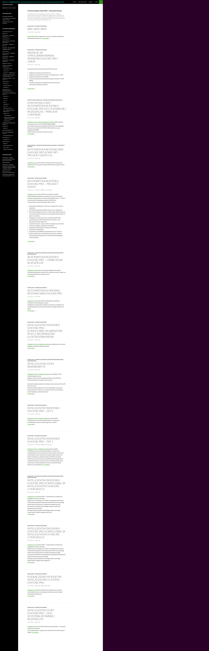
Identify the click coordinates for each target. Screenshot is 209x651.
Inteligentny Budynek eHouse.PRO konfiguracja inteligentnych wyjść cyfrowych (46, 485)
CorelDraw (5, 139)
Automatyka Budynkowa (7, 16)
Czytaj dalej (46, 38)
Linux (4, 106)
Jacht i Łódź (5, 147)
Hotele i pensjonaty (7, 145)
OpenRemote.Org (7, 108)
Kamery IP (5, 70)
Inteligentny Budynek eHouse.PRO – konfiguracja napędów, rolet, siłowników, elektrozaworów (45, 330)
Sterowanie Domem (6, 130)
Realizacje (4, 126)
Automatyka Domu (6, 31)
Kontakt (91, 1)
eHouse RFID (5, 51)
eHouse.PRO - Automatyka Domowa (37, 26)
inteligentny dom (32, 270)
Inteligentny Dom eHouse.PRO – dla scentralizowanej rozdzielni (41, 614)
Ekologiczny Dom (6, 63)
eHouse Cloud (31, 100)
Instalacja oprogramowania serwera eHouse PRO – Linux (43, 57)
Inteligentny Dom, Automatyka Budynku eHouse (41, 122)
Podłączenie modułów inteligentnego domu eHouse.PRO (44, 579)
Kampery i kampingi (7, 149)
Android (5, 96)
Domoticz (4, 33)
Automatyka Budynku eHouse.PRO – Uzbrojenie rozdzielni (45, 259)
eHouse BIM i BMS (32, 36)
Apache (5, 98)
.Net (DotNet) (7, 115)
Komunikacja (5, 81)
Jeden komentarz (47, 190)
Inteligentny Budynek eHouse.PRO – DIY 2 (43, 409)
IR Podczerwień (6, 85)
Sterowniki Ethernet (7, 135)
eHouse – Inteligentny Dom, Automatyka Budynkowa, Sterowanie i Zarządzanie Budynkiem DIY (33, 2)
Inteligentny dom (32, 626)
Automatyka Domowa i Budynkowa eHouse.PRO (44, 292)
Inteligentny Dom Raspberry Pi (40, 365)
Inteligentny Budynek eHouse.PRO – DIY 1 (43, 440)
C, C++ (4, 100)
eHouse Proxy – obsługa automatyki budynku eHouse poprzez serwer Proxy (8, 159)
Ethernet (5, 83)
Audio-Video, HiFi (7, 68)
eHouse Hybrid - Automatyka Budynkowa (38, 145)
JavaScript (5, 104)
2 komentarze (46, 585)
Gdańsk (5, 128)
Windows (5, 113)
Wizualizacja (58, 100)
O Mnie (96, 1)
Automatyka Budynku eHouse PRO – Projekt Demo (43, 183)
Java (4, 102)
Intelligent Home (82, 1)
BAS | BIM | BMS (36, 29)
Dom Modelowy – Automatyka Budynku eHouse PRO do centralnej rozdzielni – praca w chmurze (46, 108)
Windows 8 (6, 120)
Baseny (4, 143)
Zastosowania (5, 141)
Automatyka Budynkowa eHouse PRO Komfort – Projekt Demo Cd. (45, 152)
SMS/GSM (5, 87)
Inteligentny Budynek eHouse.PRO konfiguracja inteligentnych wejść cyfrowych (46, 533)
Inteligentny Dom (32, 162)
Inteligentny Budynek (45, 344)
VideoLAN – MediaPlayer (8, 72)
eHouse (74, 1)
